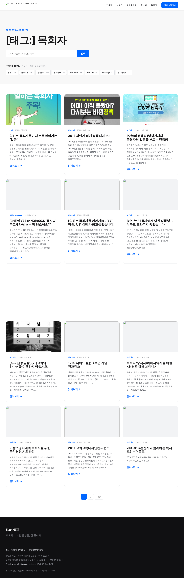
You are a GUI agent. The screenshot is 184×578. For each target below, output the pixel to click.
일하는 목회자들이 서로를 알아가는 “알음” (33, 137)
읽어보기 (15, 165)
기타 (11, 130)
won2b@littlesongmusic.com (24, 564)
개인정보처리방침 (35, 549)
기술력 (109, 5)
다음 (98, 496)
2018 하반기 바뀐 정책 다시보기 (89, 136)
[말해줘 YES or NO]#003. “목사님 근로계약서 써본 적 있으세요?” (32, 222)
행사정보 (71, 357)
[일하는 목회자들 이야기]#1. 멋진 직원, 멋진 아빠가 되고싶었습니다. (91, 222)
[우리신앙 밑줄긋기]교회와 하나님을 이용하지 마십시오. (28, 364)
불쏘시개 (71, 130)
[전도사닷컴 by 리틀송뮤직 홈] (24, 5)
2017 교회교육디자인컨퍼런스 (88, 448)
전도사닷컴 (12, 529)
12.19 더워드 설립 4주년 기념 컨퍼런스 (87, 364)
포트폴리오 (131, 5)
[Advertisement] (92, 292)
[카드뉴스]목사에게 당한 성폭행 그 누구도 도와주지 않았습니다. (150, 222)
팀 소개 (144, 5)
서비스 (119, 5)
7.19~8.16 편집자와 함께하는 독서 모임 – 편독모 (149, 449)
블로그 (154, 5)
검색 (83, 53)
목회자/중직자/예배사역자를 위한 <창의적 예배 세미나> (149, 364)
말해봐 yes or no (15, 215)
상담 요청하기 (170, 5)
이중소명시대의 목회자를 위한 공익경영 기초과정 (29, 449)
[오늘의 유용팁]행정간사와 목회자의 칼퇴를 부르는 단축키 (147, 137)
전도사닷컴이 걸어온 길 (15, 549)
